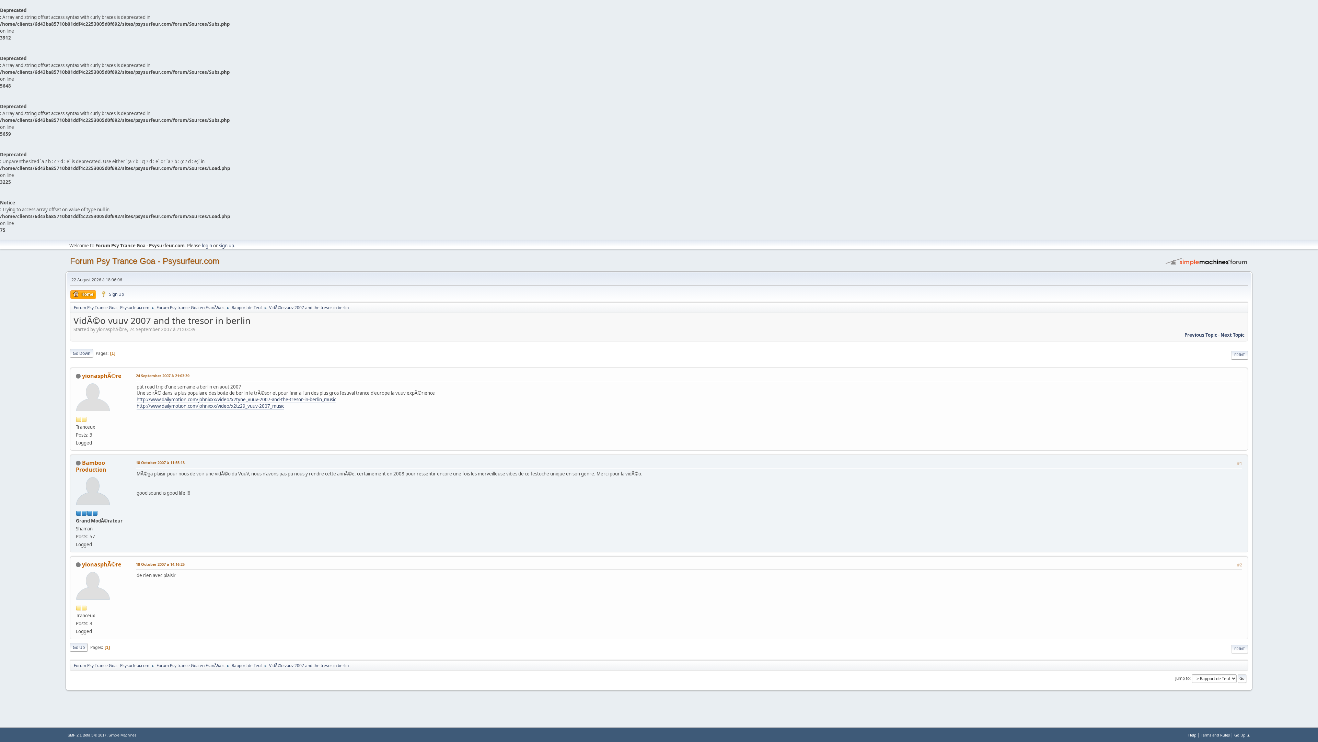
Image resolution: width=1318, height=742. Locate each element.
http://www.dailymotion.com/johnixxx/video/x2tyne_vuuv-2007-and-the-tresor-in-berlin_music (236, 399)
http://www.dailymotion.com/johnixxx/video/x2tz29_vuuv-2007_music (210, 406)
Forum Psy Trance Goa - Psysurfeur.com (144, 261)
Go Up (79, 647)
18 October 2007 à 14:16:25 (160, 564)
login (207, 246)
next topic (1233, 335)
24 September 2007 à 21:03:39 (162, 375)
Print (1239, 354)
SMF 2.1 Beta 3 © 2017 (87, 735)
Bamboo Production (91, 466)
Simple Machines (122, 735)
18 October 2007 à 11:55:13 (160, 462)
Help (1192, 735)
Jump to (1182, 678)
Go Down (81, 353)
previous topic (1200, 335)
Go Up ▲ (1242, 735)
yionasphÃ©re (101, 376)
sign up (226, 246)
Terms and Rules (1215, 735)
